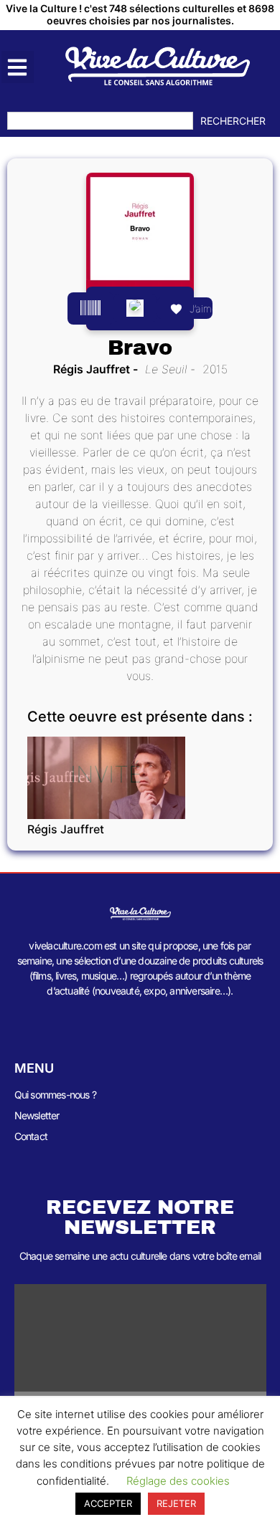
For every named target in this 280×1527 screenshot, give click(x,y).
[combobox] (100, 121)
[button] (17, 67)
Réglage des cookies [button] (178, 1481)
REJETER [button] (176, 1503)
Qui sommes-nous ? (55, 1094)
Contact (30, 1136)
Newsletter (37, 1115)
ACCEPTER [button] (108, 1503)
